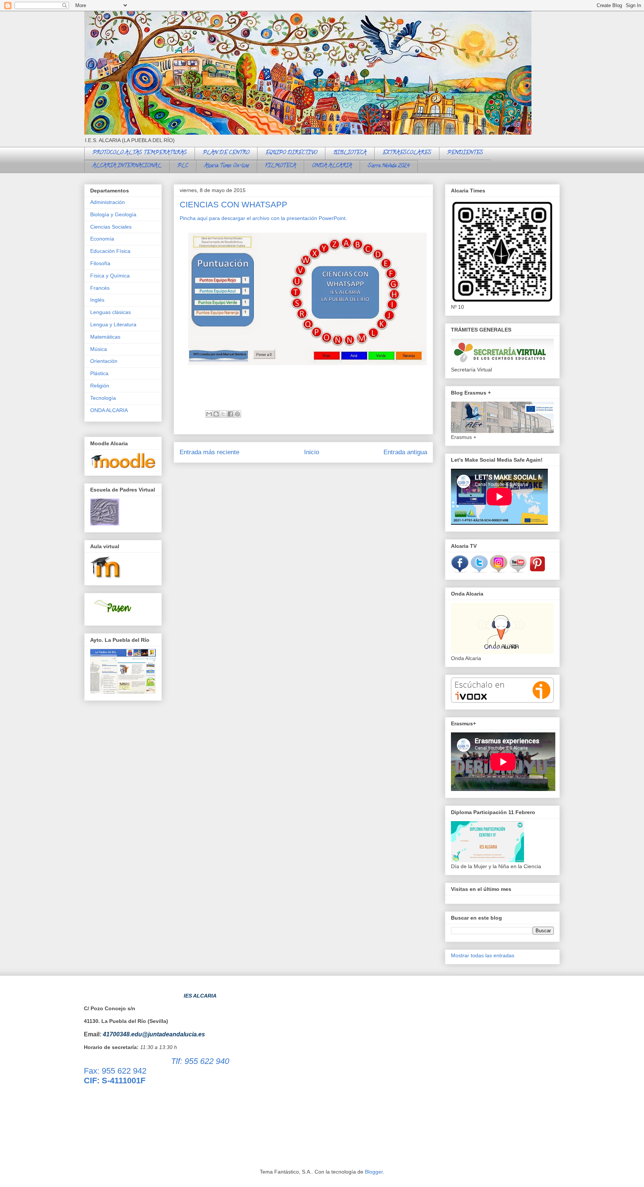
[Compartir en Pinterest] (237, 414)
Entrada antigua (405, 452)
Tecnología (103, 398)
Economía (102, 239)
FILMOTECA (280, 166)
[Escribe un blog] (216, 414)
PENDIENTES (465, 153)
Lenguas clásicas (110, 312)
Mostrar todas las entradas (482, 955)
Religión (99, 386)
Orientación (103, 361)
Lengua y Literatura (113, 324)
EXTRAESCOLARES (406, 153)
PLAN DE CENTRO (226, 153)
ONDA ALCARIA (332, 166)
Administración (107, 202)
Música (98, 349)
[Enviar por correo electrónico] (209, 414)
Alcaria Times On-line (226, 166)
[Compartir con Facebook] (230, 414)
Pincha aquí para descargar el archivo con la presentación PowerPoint (262, 218)
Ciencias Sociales (111, 227)
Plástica (99, 373)
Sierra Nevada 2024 (389, 166)
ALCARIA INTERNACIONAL (126, 166)
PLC (182, 166)
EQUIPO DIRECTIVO (291, 153)
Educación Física (110, 251)
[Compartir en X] (223, 414)
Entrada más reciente (209, 452)
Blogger (374, 1172)
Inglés (97, 300)
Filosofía (100, 263)
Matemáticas (105, 337)
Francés (100, 288)
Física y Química (110, 276)
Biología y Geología (113, 214)
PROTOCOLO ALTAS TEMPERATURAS (139, 153)
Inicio (311, 452)
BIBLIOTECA (349, 153)
